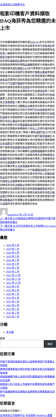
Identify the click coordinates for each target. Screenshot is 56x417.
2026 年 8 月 (12, 245)
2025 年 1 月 (12, 316)
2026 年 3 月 (12, 264)
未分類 (10, 332)
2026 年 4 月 (12, 260)
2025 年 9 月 (12, 286)
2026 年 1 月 (12, 271)
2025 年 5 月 (12, 301)
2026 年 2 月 (12, 267)
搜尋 (2, 338)
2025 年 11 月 (13, 279)
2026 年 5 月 (12, 256)
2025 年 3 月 (12, 309)
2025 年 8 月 (12, 290)
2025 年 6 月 (12, 298)
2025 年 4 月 (12, 305)
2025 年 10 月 (13, 282)
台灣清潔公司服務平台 (12, 4)
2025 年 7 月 (12, 294)
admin (11, 214)
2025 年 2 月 (12, 313)
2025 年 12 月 (13, 275)
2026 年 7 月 (12, 249)
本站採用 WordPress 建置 (39, 415)
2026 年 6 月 (12, 252)
